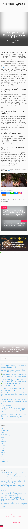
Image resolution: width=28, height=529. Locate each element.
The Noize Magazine (14, 4)
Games (2, 437)
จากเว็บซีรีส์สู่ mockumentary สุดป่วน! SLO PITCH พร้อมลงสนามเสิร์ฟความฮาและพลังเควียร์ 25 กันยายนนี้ (14, 401)
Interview (3, 441)
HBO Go (10, 170)
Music (2, 448)
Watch (21, 41)
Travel (2, 459)
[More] (3, 195)
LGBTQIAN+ (14, 42)
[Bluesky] (16, 193)
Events (2, 432)
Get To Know (4, 439)
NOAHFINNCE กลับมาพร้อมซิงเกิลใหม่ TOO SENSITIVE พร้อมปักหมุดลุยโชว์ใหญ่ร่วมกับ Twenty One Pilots (13, 499)
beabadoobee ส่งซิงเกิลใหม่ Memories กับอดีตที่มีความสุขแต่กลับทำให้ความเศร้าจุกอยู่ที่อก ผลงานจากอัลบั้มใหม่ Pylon (14, 505)
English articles (5, 430)
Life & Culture (4, 446)
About (13, 516)
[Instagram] (20, 193)
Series (13, 199)
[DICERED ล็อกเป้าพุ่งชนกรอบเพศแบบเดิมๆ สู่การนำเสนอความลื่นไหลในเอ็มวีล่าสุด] (14, 385)
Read (2, 454)
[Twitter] (8, 193)
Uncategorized (4, 461)
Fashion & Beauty (5, 435)
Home (12, 515)
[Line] (12, 193)
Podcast (3, 450)
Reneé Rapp (6, 67)
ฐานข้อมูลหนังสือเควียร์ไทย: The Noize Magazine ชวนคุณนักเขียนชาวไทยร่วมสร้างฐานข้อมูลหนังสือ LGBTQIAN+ (13, 416)
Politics (3, 452)
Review (2, 456)
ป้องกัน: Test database (6, 405)
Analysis (3, 428)
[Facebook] (3, 193)
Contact (19, 516)
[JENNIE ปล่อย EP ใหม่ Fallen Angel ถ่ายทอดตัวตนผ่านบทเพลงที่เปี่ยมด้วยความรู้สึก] (14, 367)
